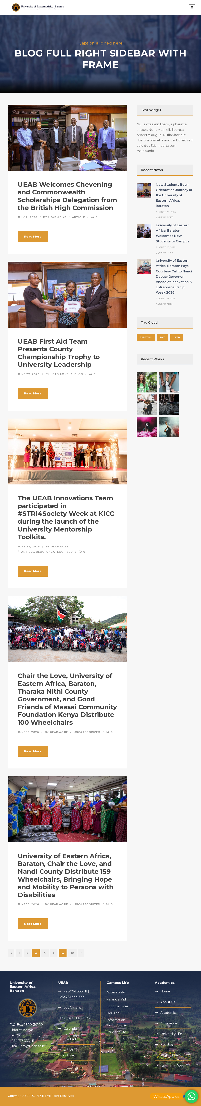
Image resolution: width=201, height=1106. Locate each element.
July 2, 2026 (27, 217)
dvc (162, 337)
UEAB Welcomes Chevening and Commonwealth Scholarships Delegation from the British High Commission (67, 196)
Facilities (166, 1044)
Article (78, 217)
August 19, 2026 (165, 298)
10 (72, 953)
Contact (70, 1039)
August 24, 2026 (166, 212)
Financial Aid (116, 999)
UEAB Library (170, 1055)
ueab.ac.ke (57, 217)
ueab (177, 337)
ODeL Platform (172, 1066)
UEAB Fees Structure (69, 1052)
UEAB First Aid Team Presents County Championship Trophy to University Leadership (59, 353)
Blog (78, 374)
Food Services (117, 1006)
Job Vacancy (73, 1007)
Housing (113, 1013)
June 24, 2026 (29, 546)
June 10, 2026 (28, 904)
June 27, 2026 (29, 374)
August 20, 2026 (165, 247)
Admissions (168, 1023)
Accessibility (116, 992)
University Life (171, 1034)
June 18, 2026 (28, 732)
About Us (167, 1002)
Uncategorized (59, 551)
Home (165, 991)
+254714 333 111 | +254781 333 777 (73, 994)
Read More (32, 236)
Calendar (71, 1028)
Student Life (116, 1032)
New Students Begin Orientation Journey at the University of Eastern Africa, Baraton (174, 195)
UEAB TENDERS (77, 1018)
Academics (168, 1013)
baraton (146, 337)
